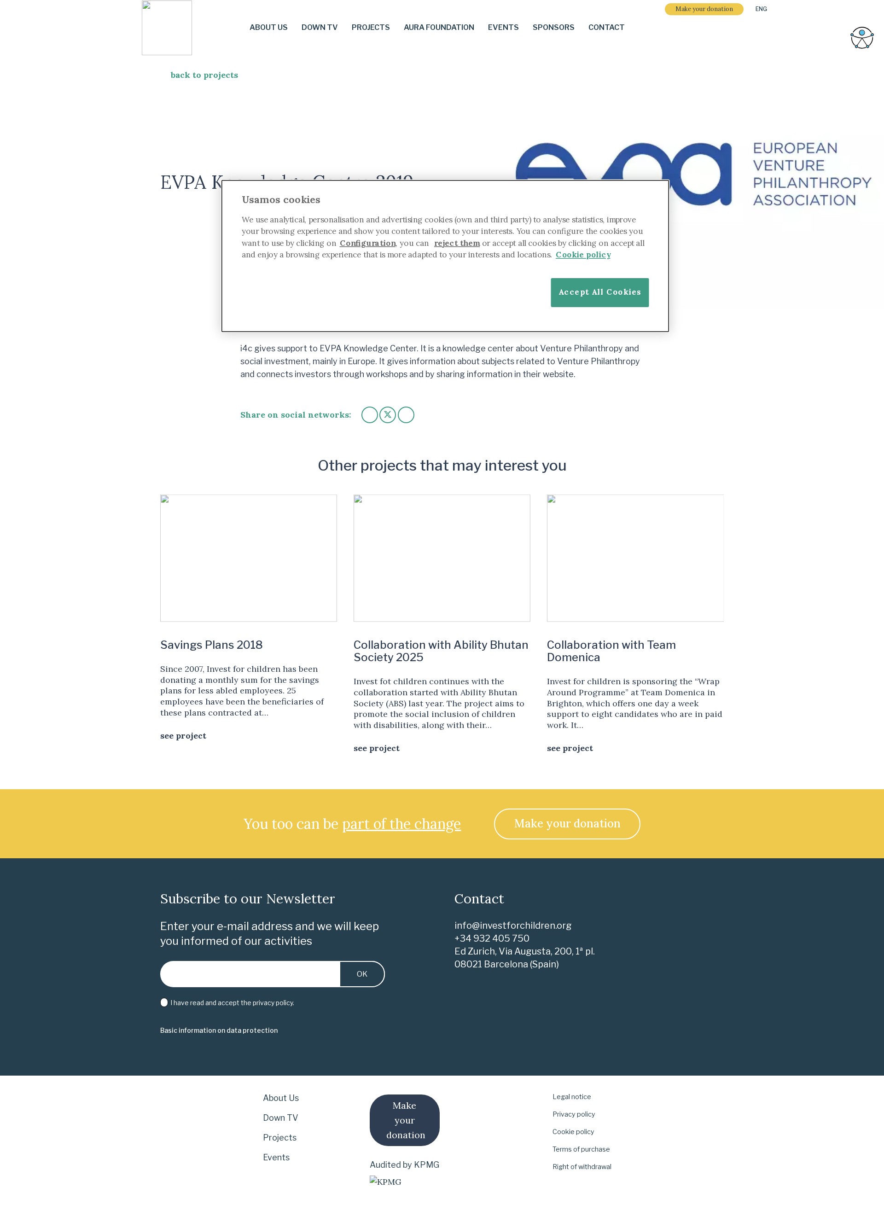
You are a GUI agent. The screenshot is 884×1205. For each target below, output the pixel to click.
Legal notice (571, 1097)
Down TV (280, 1118)
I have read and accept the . (231, 1003)
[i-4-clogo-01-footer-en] (167, 27)
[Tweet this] (387, 415)
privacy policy (273, 1003)
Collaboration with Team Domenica (611, 651)
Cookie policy (573, 1132)
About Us (281, 1098)
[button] (764, 9)
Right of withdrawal (581, 1167)
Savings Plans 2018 (211, 645)
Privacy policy (573, 1114)
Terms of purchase (581, 1149)
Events (276, 1157)
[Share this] (369, 415)
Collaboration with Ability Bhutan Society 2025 (441, 651)
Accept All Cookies (599, 292)
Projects (280, 1137)
